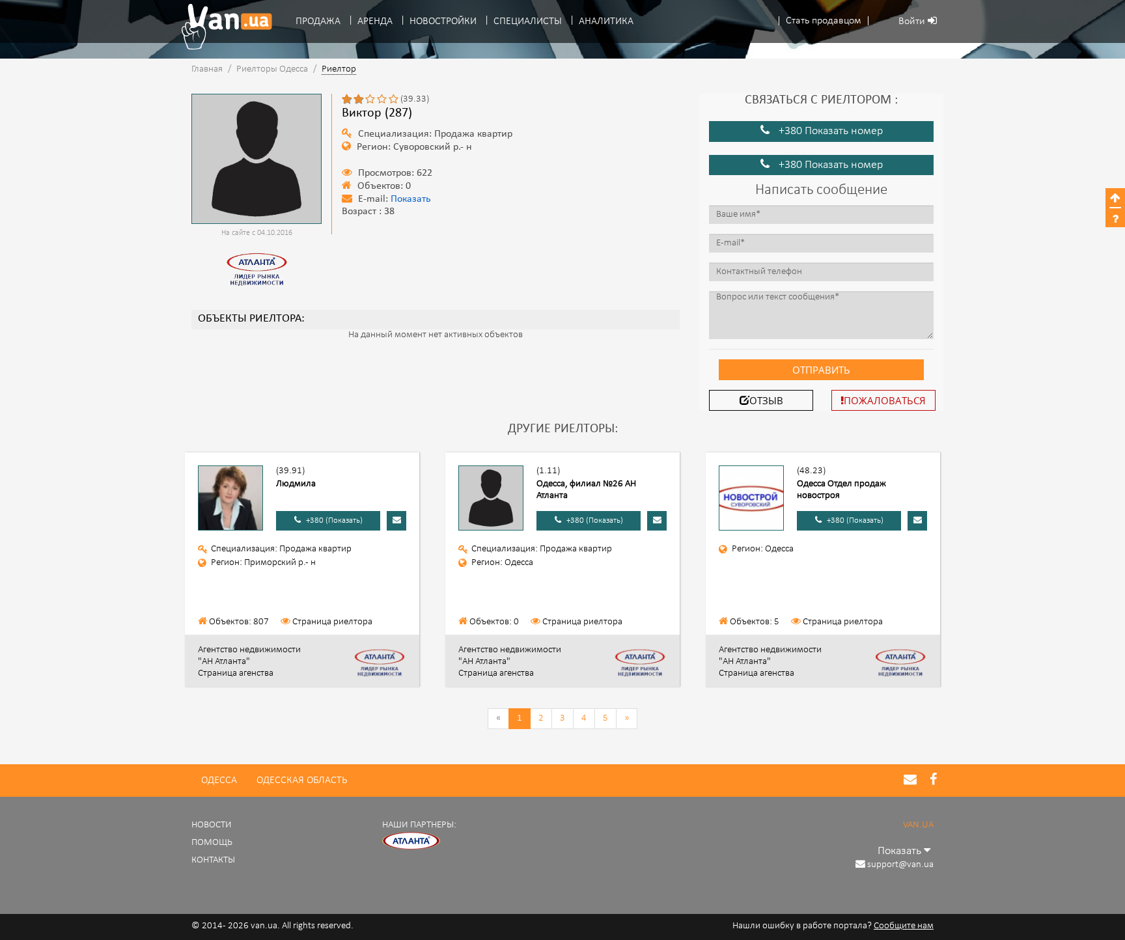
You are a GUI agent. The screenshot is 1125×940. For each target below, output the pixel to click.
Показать (411, 199)
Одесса (219, 780)
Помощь (211, 843)
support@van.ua (900, 865)
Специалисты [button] (527, 21)
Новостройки (443, 21)
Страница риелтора (332, 622)
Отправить (821, 369)
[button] (823, 21)
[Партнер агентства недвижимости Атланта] (411, 841)
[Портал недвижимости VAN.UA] (222, 26)
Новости (211, 825)
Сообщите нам (904, 926)
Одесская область (302, 780)
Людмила (296, 484)
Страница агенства (235, 673)
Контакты (213, 860)
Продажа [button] (318, 21)
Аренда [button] (375, 21)
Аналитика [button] (606, 21)
